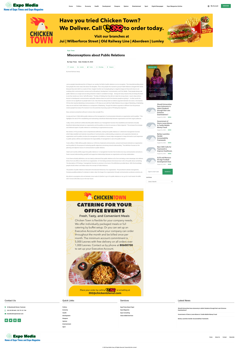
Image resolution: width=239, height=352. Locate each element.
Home (71, 6)
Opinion (126, 6)
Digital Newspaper (157, 6)
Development (106, 6)
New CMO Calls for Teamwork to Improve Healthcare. (164, 149)
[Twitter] (10, 320)
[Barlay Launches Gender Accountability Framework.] (151, 138)
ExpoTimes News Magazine (156, 88)
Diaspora (117, 6)
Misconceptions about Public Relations (97, 55)
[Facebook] (6, 320)
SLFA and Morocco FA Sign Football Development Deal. (164, 160)
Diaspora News (152, 67)
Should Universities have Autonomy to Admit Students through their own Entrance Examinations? (164, 109)
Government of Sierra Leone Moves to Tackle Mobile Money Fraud (164, 124)
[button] (212, 6)
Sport (146, 6)
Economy (88, 6)
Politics (78, 6)
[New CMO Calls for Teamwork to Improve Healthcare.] (151, 150)
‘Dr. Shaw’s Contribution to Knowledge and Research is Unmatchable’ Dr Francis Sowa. (159, 95)
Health (97, 6)
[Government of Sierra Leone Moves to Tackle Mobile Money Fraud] (151, 125)
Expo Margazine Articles (174, 6)
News (169, 117)
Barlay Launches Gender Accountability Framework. (163, 137)
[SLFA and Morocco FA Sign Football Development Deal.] (151, 161)
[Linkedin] (15, 320)
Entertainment (136, 6)
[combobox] (154, 172)
